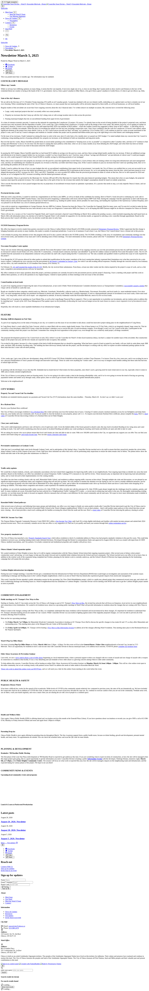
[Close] (2, 845)
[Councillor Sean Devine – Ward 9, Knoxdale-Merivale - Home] (46, 4)
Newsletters (9, 48)
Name (3, 880)
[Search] (2, 6)
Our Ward (8, 899)
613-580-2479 (14, 928)
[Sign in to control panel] (10, 964)
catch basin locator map (29, 434)
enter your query (6, 970)
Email (6, 882)
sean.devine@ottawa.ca (17, 926)
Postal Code (5, 884)
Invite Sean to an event (13, 918)
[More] (15, 12)
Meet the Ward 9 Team (13, 901)
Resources (8, 914)
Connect (8, 903)
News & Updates (11, 46)
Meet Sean (9, 897)
